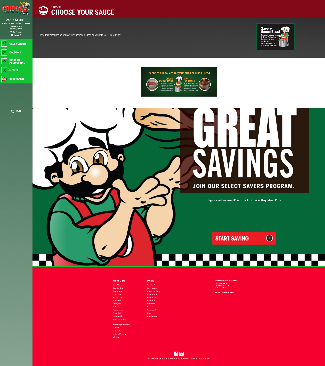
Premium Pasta (152, 297)
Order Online (117, 294)
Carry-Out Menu (152, 285)
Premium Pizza (152, 294)
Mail (208, 358)
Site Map (194, 358)
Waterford (116, 331)
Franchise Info (117, 297)
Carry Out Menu (118, 288)
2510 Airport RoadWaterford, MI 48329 (222, 285)
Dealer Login (202, 358)
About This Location (119, 319)
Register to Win (118, 310)
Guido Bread (151, 307)
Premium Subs (152, 300)
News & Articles (118, 316)
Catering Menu (117, 291)
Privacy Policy (185, 358)
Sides (149, 313)
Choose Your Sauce (153, 291)
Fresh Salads (151, 304)
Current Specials (118, 285)
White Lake (116, 337)
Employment (117, 304)
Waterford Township (119, 334)
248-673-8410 (220, 288)
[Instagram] (181, 354)
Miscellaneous (152, 316)
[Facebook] (176, 354)
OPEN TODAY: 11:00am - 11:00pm (16, 24)
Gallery (115, 307)
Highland (116, 328)
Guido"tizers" (151, 310)
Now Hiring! (117, 300)
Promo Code (117, 313)
